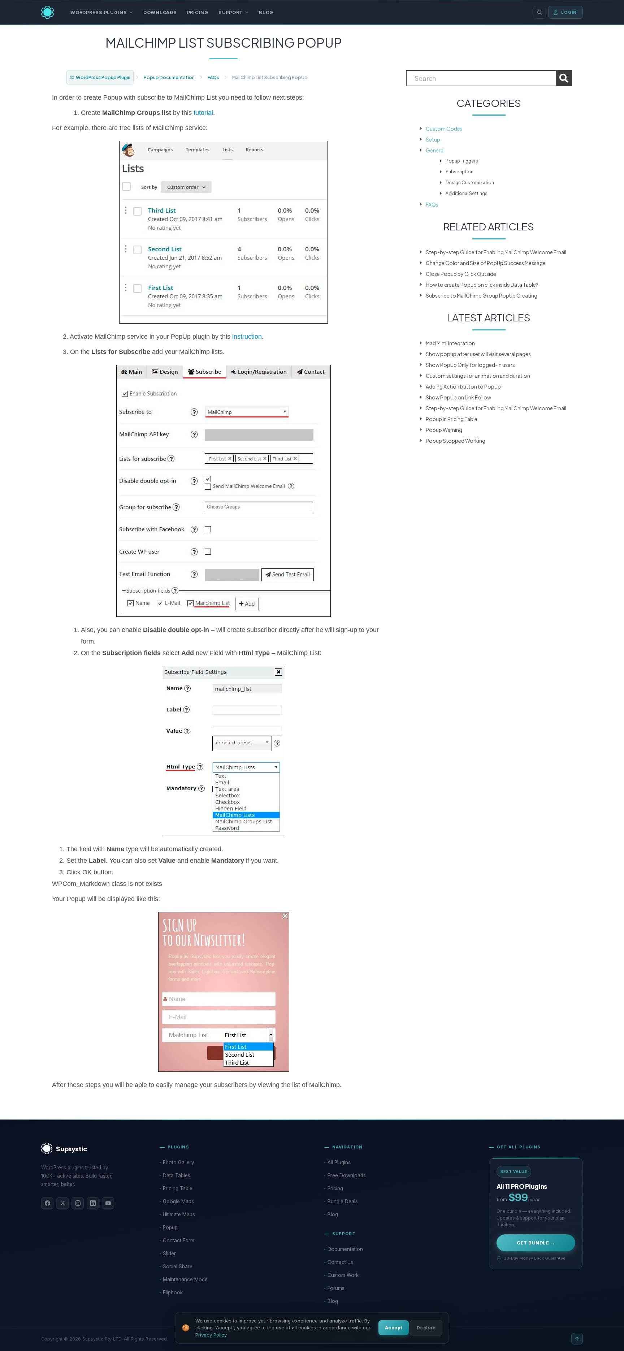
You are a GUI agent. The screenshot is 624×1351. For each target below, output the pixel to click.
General (435, 150)
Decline (426, 1327)
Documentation (345, 1249)
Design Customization (470, 182)
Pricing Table (177, 1188)
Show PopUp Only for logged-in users (470, 364)
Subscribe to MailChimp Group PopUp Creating (481, 295)
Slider (169, 1253)
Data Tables (176, 1175)
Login (569, 12)
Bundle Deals (343, 1201)
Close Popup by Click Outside (461, 273)
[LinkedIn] (93, 1203)
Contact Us (340, 1262)
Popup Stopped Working (455, 440)
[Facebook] (47, 1203)
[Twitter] (62, 1203)
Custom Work (343, 1275)
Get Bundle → (536, 1243)
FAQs (213, 77)
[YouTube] (108, 1203)
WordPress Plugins (98, 12)
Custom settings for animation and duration (478, 375)
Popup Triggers (462, 161)
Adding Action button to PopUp (463, 386)
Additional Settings (467, 193)
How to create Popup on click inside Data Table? (482, 284)
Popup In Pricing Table (451, 419)
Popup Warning (444, 429)
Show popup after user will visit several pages (478, 354)
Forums (336, 1288)
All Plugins (339, 1162)
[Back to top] (577, 1338)
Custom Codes (444, 128)
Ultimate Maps (179, 1214)
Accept (393, 1327)
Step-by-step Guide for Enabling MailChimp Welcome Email (496, 252)
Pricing (197, 12)
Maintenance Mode (185, 1279)
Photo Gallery (178, 1162)
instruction (247, 336)
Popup (170, 1227)
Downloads (160, 12)
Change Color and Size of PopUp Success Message (486, 263)
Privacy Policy (210, 1335)
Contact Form (178, 1240)
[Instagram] (78, 1203)
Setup (433, 139)
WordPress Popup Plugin (103, 77)
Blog (266, 12)
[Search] (539, 12)
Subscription (459, 171)
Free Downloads (347, 1175)
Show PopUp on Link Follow (458, 397)
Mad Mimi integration (450, 343)
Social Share (177, 1266)
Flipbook (173, 1292)
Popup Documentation (169, 77)
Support (230, 12)
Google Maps (178, 1201)
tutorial (202, 112)
